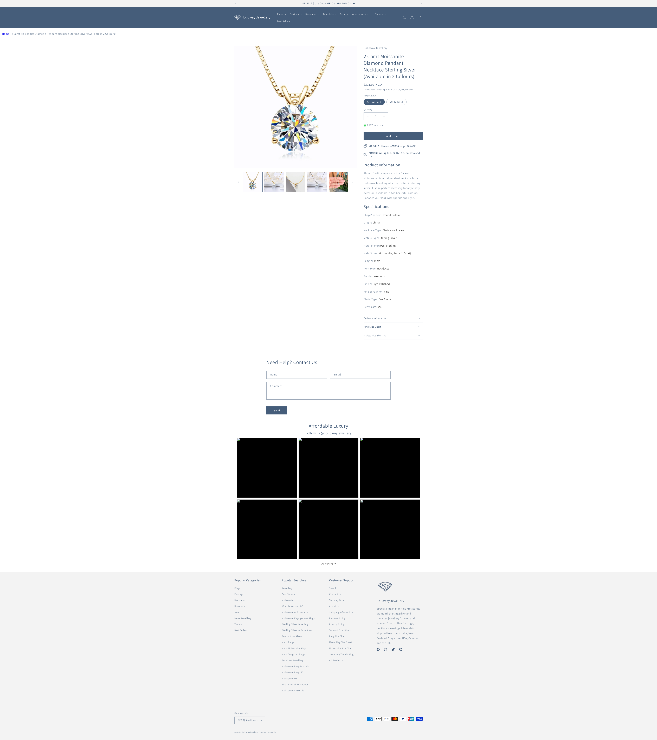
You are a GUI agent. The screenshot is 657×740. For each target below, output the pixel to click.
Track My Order (337, 600)
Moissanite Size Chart (341, 648)
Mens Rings (288, 642)
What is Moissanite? (292, 606)
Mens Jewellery (242, 618)
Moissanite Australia (293, 690)
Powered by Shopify (267, 732)
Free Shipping (383, 89)
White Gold (396, 101)
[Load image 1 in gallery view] (252, 182)
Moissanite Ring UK (292, 672)
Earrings (238, 594)
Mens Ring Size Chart (340, 642)
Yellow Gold (374, 101)
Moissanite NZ (289, 678)
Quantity (368, 109)
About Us (334, 606)
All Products (336, 660)
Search (333, 588)
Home (5, 34)
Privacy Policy (336, 624)
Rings (237, 588)
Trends (238, 624)
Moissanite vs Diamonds (295, 612)
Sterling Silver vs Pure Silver (297, 630)
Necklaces (239, 600)
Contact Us (335, 594)
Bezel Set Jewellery (292, 660)
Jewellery (287, 588)
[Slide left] (238, 182)
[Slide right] (353, 182)
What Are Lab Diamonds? (296, 684)
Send (277, 410)
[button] (281, 14)
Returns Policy (337, 618)
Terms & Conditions (340, 630)
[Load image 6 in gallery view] (338, 182)
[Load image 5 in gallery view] (317, 182)
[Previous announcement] (235, 3)
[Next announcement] (421, 3)
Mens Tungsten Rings (293, 654)
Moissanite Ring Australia (296, 666)
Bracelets (239, 606)
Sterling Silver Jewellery (295, 624)
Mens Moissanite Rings (294, 648)
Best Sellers (240, 630)
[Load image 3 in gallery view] (274, 182)
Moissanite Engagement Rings (298, 618)
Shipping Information (341, 612)
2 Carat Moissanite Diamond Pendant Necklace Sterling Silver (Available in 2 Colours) (64, 34)
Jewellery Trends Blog (341, 654)
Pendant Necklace (292, 636)
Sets (236, 612)
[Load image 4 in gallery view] (295, 182)
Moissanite (288, 600)
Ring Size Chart (337, 636)
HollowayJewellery (249, 732)
